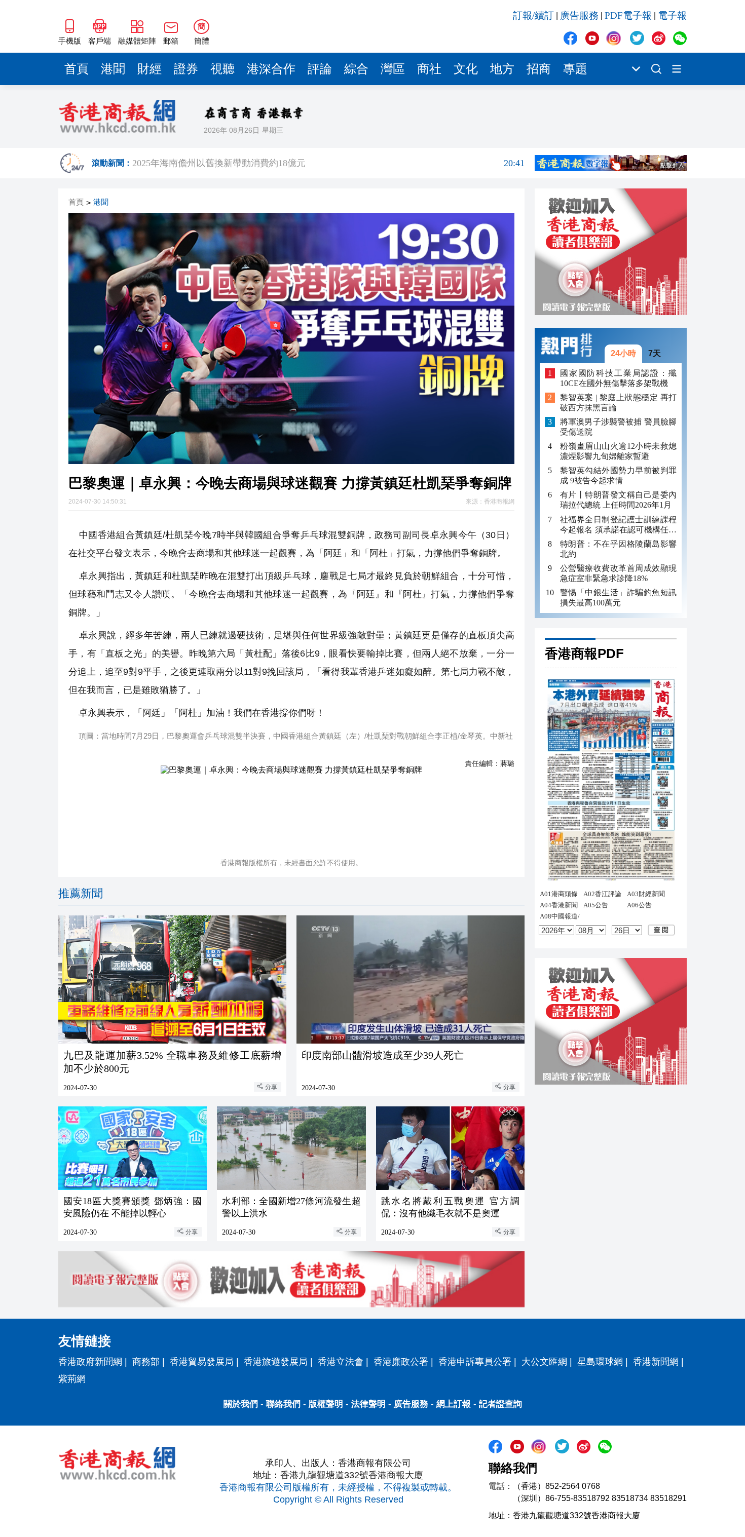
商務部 (146, 1362)
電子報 (672, 15)
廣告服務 (579, 15)
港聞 (113, 68)
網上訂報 (453, 1404)
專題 (575, 68)
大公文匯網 (544, 1362)
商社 (429, 68)
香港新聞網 (656, 1362)
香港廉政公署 (401, 1362)
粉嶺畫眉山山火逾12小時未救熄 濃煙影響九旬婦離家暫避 (618, 451)
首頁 (76, 68)
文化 (466, 68)
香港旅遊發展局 (276, 1362)
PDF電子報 (628, 15)
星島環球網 (600, 1362)
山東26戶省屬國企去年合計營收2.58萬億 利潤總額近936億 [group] (328, 165)
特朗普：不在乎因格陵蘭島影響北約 (618, 548)
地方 (502, 68)
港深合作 (271, 68)
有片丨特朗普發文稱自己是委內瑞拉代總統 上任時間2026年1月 (618, 499)
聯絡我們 (283, 1404)
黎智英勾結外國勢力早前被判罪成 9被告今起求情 (618, 475)
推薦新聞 (80, 893)
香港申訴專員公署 (474, 1362)
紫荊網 (72, 1379)
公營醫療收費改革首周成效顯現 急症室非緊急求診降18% (618, 572)
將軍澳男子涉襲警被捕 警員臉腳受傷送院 (618, 426)
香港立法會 (340, 1362)
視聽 (222, 68)
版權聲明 (326, 1404)
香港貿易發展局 (202, 1362)
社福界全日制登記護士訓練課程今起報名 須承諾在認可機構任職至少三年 (618, 524)
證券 (186, 68)
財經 (149, 68)
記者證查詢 (500, 1404)
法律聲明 (368, 1404)
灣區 (393, 68)
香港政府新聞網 (90, 1362)
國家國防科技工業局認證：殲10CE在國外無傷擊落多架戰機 (618, 377)
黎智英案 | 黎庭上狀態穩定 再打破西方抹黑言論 (618, 402)
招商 (539, 68)
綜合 (356, 68)
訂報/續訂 (533, 15)
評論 (320, 68)
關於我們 (241, 1404)
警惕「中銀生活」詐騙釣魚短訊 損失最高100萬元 (618, 597)
